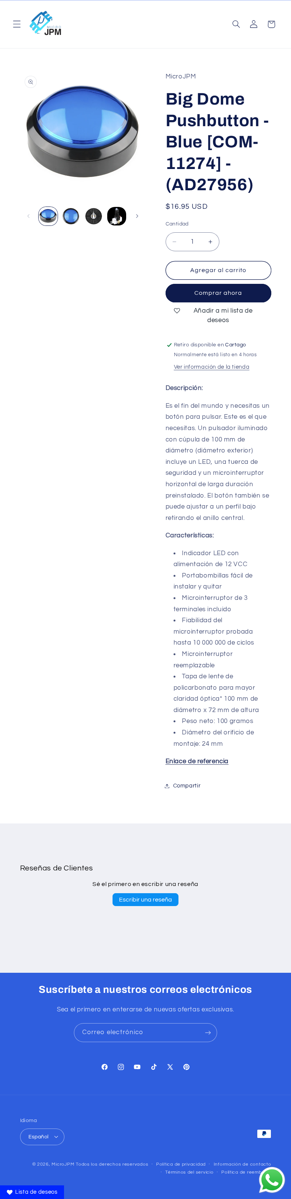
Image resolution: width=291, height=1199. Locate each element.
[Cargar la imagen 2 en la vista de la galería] (70, 216)
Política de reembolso (246, 1172)
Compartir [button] (187, 786)
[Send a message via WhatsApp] (272, 1180)
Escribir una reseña (145, 900)
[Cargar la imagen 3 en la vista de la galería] (93, 216)
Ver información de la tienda (212, 367)
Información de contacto (242, 1164)
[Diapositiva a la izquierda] (28, 216)
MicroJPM (63, 1164)
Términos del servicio (189, 1172)
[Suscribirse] (208, 1032)
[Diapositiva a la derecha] (137, 216)
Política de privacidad (181, 1164)
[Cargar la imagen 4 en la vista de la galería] (116, 216)
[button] (16, 24)
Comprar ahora (218, 293)
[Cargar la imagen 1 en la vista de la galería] (48, 216)
